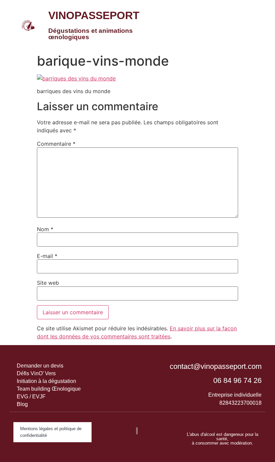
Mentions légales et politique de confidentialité (50, 432)
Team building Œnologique (49, 389)
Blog (22, 404)
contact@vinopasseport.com (216, 366)
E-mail (47, 256)
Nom (45, 229)
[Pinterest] (242, 420)
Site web (48, 282)
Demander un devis (40, 366)
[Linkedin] (202, 420)
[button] (231, 25)
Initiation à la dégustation (46, 381)
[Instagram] (216, 420)
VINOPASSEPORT (94, 15)
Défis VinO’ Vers (36, 373)
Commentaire (56, 143)
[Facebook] (229, 420)
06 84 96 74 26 (237, 380)
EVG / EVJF (31, 396)
